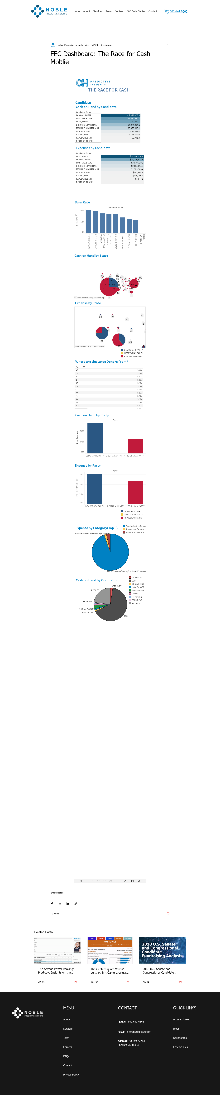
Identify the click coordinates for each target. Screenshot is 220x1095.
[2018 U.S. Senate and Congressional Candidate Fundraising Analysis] (162, 950)
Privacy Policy (71, 1075)
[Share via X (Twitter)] (59, 903)
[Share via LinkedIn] (67, 903)
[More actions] (168, 45)
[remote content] (110, 478)
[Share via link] (75, 903)
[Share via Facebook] (51, 903)
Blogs (176, 1029)
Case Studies (180, 1047)
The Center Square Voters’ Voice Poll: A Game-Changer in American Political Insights (110, 971)
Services (67, 1029)
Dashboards (57, 892)
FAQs (66, 1056)
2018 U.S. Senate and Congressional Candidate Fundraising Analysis (158, 971)
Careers (67, 1047)
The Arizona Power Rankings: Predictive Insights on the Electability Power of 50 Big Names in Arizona (56, 971)
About (66, 1019)
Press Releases (181, 1019)
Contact (67, 1065)
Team (66, 1038)
